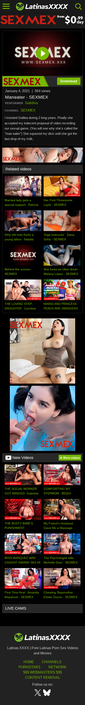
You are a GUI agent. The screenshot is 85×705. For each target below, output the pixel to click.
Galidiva (31, 103)
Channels (51, 662)
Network (57, 667)
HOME (29, 662)
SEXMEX (28, 110)
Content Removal (42, 677)
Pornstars (30, 667)
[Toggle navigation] (6, 6)
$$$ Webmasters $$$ (42, 672)
